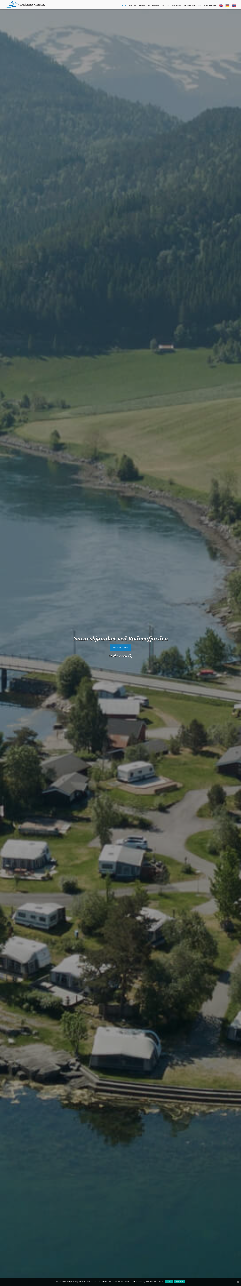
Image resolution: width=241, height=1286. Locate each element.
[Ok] (238, 1282)
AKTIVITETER (153, 5)
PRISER (142, 5)
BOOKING (176, 5)
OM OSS (132, 5)
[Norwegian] (234, 6)
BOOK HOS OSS (120, 647)
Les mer (179, 1281)
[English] (221, 6)
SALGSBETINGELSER (192, 5)
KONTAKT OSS (210, 5)
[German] (227, 6)
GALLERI (165, 5)
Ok (169, 1281)
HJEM (124, 5)
